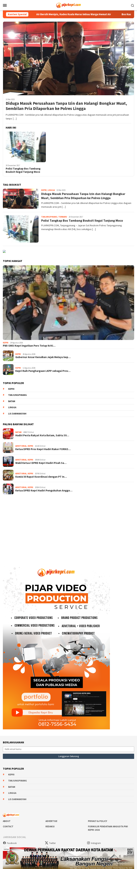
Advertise (51, 821)
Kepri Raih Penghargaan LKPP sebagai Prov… (42, 371)
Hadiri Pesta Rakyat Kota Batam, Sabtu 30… (42, 435)
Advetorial (21, 446)
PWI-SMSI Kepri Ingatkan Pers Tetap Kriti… (29, 345)
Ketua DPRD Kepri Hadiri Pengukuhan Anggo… (43, 490)
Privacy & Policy (97, 821)
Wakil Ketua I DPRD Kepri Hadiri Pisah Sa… (41, 463)
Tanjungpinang (49, 217)
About (7, 821)
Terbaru (62, 217)
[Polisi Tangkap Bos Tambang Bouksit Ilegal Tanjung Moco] (26, 147)
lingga (12, 407)
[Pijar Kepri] (68, 4)
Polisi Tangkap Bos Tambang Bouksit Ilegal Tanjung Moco (23, 170)
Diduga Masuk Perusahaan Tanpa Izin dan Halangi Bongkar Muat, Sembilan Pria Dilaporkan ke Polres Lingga (66, 106)
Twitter (52, 843)
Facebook (12, 843)
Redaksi (50, 826)
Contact (8, 826)
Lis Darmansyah (17, 413)
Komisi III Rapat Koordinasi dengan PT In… (41, 476)
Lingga (51, 190)
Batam (11, 401)
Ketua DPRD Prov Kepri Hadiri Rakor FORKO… (43, 449)
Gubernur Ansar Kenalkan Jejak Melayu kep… (43, 357)
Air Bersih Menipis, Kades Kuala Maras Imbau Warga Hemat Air (50, 14)
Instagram (96, 843)
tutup (6, 849)
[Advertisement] (68, 526)
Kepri (44, 190)
